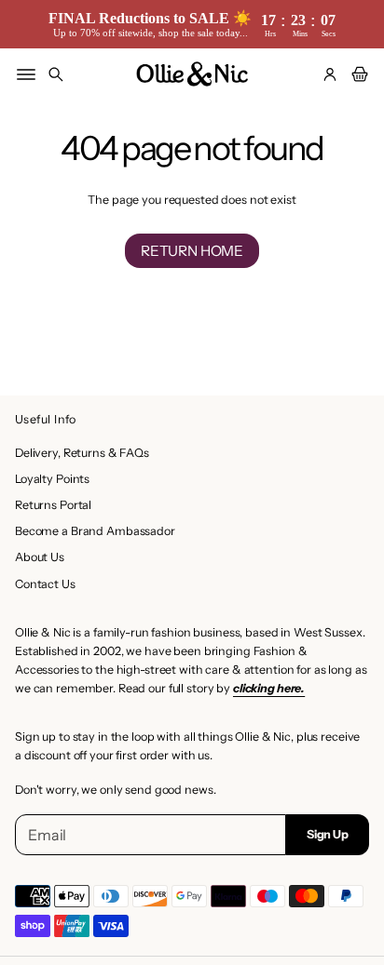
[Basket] (357, 74)
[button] (56, 74)
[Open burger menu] (26, 74)
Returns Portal (53, 505)
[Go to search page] (56, 74)
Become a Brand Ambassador (95, 531)
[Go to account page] (330, 74)
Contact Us (45, 584)
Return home (192, 251)
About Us (39, 557)
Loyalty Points (52, 479)
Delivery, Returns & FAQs (82, 453)
